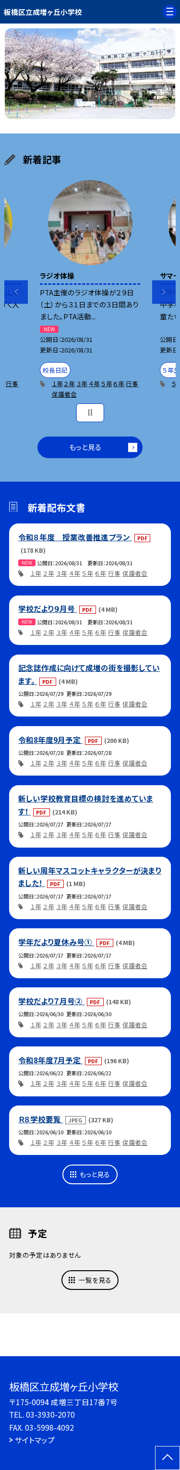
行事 (12, 383)
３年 (81, 383)
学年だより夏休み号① (56, 941)
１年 (57, 383)
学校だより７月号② (51, 1001)
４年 (94, 383)
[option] (90, 74)
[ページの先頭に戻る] (168, 1458)
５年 (106, 383)
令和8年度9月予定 (50, 739)
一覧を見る (95, 1280)
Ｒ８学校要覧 (40, 1119)
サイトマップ (35, 1439)
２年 (69, 383)
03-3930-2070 (50, 1414)
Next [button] (164, 292)
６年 (118, 383)
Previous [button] (16, 292)
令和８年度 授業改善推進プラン (75, 537)
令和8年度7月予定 (50, 1060)
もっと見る (85, 447)
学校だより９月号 (47, 608)
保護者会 (64, 394)
